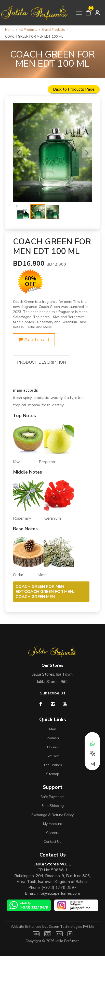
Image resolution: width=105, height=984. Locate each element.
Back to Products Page (74, 89)
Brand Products (53, 29)
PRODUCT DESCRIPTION (41, 362)
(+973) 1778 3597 (59, 887)
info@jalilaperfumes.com (58, 893)
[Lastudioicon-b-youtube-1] (64, 703)
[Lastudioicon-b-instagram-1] (52, 703)
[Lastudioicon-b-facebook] (40, 703)
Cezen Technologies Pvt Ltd (71, 926)
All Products (28, 29)
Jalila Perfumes (67, 940)
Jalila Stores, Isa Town (52, 674)
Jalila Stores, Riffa (53, 681)
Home (9, 29)
